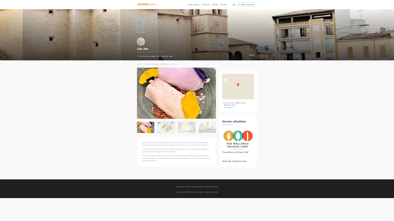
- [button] (225, 79)
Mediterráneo (164, 64)
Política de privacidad (193, 187)
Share (253, 55)
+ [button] (225, 77)
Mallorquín (155, 64)
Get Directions (229, 107)
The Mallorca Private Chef (235, 152)
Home (139, 64)
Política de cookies (211, 187)
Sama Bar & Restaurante (234, 161)
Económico (147, 64)
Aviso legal (180, 187)
